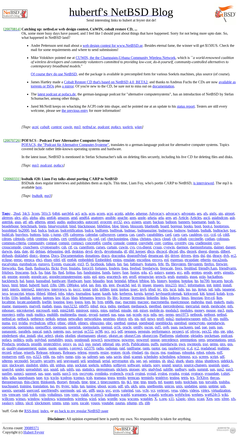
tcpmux (79, 378)
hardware (59, 281)
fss (40, 272)
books (188, 226)
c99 (65, 235)
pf (186, 331)
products (23, 344)
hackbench (10, 281)
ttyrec (65, 386)
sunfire (7, 373)
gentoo (196, 272)
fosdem (114, 268)
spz (45, 369)
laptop (36, 298)
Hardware (74, 281)
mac (118, 302)
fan (119, 264)
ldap (74, 298)
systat (185, 373)
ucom (112, 386)
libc (115, 298)
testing (174, 378)
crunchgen (30, 247)
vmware (14, 395)
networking (92, 319)
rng (163, 352)
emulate (129, 260)
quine (42, 348)
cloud (166, 239)
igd (133, 285)
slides (44, 365)
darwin (7, 251)
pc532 (88, 331)
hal (22, 281)
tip (123, 382)
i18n (53, 285)
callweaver (107, 235)
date (25, 251)
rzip (78, 357)
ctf (70, 247)
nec (161, 315)
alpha (34, 218)
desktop (77, 251)
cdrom (6, 239)
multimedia (68, 315)
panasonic (9, 331)
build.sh (8, 235)
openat (132, 323)
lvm (100, 302)
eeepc (18, 260)
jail (210, 289)
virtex (205, 390)
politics (18, 340)
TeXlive (202, 378)
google (24, 277)
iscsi (173, 289)
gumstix (182, 277)
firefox (209, 264)
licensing (138, 298)
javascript (17, 293)
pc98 (98, 331)
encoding (143, 260)
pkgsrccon (150, 336)
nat (128, 315)
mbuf (94, 306)
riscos (154, 352)
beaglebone (10, 226)
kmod (210, 293)
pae (204, 327)
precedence (170, 340)
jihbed (51, 293)
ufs (127, 386)
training (25, 386)
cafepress (77, 235)
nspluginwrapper (188, 319)
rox (28, 357)
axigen (136, 222)
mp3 (77, 127)
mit (135, 310)
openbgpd (146, 323)
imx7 (182, 285)
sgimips (154, 361)
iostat (86, 289)
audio (61, 222)
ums (142, 386)
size (4, 365)
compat (51, 243)
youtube (107, 403)
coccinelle (195, 239)
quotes (63, 348)
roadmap (173, 352)
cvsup (157, 247)
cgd (96, 239)
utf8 (92, 390)
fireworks (9, 268)
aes (199, 213)
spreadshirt (34, 369)
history (162, 281)
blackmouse (86, 226)
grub (171, 277)
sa (83, 357)
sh (163, 361)
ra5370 (89, 348)
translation (40, 386)
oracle (127, 327)
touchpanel (10, 386)
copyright (146, 243)
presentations (216, 340)
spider (19, 369)
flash (28, 268)
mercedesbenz (173, 306)
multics (40, 315)
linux (185, 298)
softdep (106, 365)
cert (64, 239)
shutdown (211, 361)
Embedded (103, 260)
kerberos (126, 293)
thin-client (31, 382)
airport (229, 213)
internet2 (27, 289)
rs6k (46, 357)
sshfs (70, 369)
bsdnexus (165, 230)
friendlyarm (227, 268)
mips (103, 310)
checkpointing (117, 239)
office (51, 323)
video (183, 390)
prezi (231, 340)
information (196, 285)
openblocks (163, 323)
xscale (84, 403)
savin (117, 357)
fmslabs (74, 268)
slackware (16, 365)
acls (84, 213)
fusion (134, 272)
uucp (100, 390)
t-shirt (225, 373)
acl (77, 213)
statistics (88, 369)
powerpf (142, 340)
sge (138, 361)
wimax (21, 399)
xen (217, 399)
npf (143, 319)
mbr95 (83, 306)
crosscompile (11, 247)
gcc (179, 272)
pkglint (70, 336)
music (82, 315)
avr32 (117, 222)
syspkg (174, 373)
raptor (155, 348)
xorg (74, 403)
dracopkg (118, 256)
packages (186, 327)
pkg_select (45, 336)
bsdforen (101, 230)
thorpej (62, 382)
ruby (60, 357)
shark (180, 361)
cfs (90, 239)
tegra (111, 378)
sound (166, 365)
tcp (46, 378)
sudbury (180, 369)
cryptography (50, 247)
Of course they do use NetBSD (54, 74)
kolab (221, 293)
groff (132, 277)
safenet (92, 357)
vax (138, 390)
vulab (85, 395)
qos (229, 344)
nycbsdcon (37, 323)
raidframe (134, 348)
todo (178, 382)
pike (230, 331)
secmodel (21, 361)
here (38, 187)
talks (13, 378)
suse (48, 373)
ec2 (233, 256)
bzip (45, 235)
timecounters (110, 382)
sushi (56, 373)
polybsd (40, 340)
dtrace (217, 256)
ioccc (77, 289)
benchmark (29, 226)
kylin (5, 298)
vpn (67, 395)
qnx (222, 344)
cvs (132, 247)
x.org (163, 399)
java (5, 293)
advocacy (172, 213)
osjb (166, 327)
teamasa (100, 378)
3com (35, 213)
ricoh (126, 352)
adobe (129, 213)
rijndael (137, 352)
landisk (25, 298)
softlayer (119, 365)
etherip (205, 260)
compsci (77, 243)
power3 (96, 340)
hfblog (144, 281)
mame (6, 306)
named (104, 315)
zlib (147, 403)
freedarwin (150, 268)
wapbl (125, 395)
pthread (107, 344)
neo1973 (182, 315)
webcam (167, 395)
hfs (153, 281)
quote (52, 348)
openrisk (74, 327)
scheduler (151, 357)
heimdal (120, 281)
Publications (140, 344)
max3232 (70, 306)
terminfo (147, 378)
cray (217, 243)
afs (205, 213)
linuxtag (197, 298)
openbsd (180, 323)
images (158, 285)
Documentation (72, 256)
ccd (213, 235)
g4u (144, 272)
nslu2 (170, 319)
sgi (145, 361)
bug (232, 230)
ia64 (84, 285)
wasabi (153, 395)
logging (58, 302)
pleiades (197, 336)
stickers (121, 369)
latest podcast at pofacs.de (57, 94)
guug (193, 277)
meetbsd (155, 306)
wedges (197, 395)
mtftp (20, 315)
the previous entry (75, 111)
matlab (47, 306)
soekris (128, 127)
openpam (59, 327)
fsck (34, 272)
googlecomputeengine (65, 277)
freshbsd (190, 268)
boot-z (207, 226)
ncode (137, 315)
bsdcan (53, 230)
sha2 (170, 361)
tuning (91, 386)
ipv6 (143, 289)
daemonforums (201, 247)
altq (42, 218)
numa (6, 323)
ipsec (134, 289)
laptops (48, 298)
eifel (56, 260)
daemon (182, 247)
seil (83, 361)
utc (84, 390)
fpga (124, 268)
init (209, 285)
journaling (83, 293)
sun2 (220, 369)
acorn (101, 213)
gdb (187, 272)
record (6, 352)
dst (209, 256)
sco (194, 357)
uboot (102, 386)
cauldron (195, 235)
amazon (63, 218)
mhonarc (8, 310)
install (227, 285)
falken (110, 264)
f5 (87, 264)
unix (179, 386)
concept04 (92, 243)
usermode (67, 390)
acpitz (119, 213)
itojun (202, 289)
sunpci (18, 373)
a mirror (68, 86)
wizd (92, 399)
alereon (7, 218)
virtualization (220, 390)
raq (164, 348)
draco (105, 256)
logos (79, 302)
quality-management (21, 348)
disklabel (21, 256)
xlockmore (42, 403)
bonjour (176, 226)
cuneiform (86, 247)
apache (122, 218)
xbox (191, 399)
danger (230, 247)
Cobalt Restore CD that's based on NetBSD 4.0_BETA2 (106, 82)
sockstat (81, 365)
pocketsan (211, 336)
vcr (153, 390)
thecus (214, 378)
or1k (117, 327)
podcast (103, 127)
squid (54, 369)
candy (140, 235)
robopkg (188, 352)
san (101, 357)
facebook (97, 264)
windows (48, 399)
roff (219, 352)
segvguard (71, 361)
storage (134, 369)
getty (217, 272)
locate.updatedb (28, 302)
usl (78, 390)
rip (146, 352)
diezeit (191, 251)
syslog (162, 373)
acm (92, 213)
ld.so (65, 298)
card (168, 235)
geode (207, 272)
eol (166, 260)
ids (105, 285)
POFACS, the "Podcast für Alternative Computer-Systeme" (65, 145)
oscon (148, 327)
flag (20, 268)
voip (42, 395)
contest (56, 127)
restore (115, 352)
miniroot (82, 310)
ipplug (124, 289)
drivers (186, 256)
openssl (106, 327)
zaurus (120, 403)
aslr (232, 218)
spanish (213, 365)
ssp (78, 369)
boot (197, 226)
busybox (21, 235)
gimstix (228, 272)
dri (167, 256)
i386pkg (73, 285)
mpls (229, 310)
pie (223, 331)
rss (53, 357)
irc (159, 289)
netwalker (75, 319)
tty (58, 386)
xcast (200, 399)
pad (197, 327)
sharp (189, 361)
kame (96, 293)
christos (145, 239)
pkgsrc (102, 336)
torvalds (211, 382)
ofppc (61, 323)
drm (196, 256)
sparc (225, 365)
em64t (71, 260)
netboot (209, 315)
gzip (202, 277)
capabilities (155, 235)
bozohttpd (9, 230)
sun (212, 369)
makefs (219, 302)
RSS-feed (31, 411)
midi (55, 310)
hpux (5, 285)
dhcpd (173, 251)
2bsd (16, 213)
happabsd (43, 281)
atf (25, 222)
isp (194, 289)
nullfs (224, 319)
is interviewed (203, 183)
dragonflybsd (136, 256)
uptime (213, 386)
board (164, 226)
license (125, 298)
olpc (109, 323)
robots (210, 352)
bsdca (42, 230)
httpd (23, 285)
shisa (199, 361)
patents (58, 331)
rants (146, 348)
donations (92, 256)
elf (63, 260)
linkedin (152, 298)
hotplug (187, 281)
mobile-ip (157, 310)
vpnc (75, 395)
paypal (77, 331)
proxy (67, 344)
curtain (112, 247)
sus (40, 373)
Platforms (166, 336)
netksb (50, 319)
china (134, 239)
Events (56, 264)
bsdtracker (220, 230)
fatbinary (136, 264)
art (175, 218)
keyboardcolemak (169, 293)
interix (14, 289)
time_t (94, 382)
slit (52, 365)
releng (82, 352)
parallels (24, 331)
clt (174, 239)
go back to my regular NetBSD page (81, 411)
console (119, 243)
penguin (144, 331)
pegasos (130, 331)
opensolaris (91, 327)
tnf (160, 382)
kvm (230, 293)
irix (165, 289)
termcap (133, 378)
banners (184, 222)
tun (82, 386)
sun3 (229, 369)
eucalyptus (10, 264)
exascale (69, 264)
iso (188, 289)
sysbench (116, 373)
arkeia (152, 218)
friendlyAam (207, 268)
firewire (221, 264)
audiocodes (75, 222)
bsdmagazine (147, 230)
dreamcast (155, 256)
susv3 (66, 373)
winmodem (65, 399)
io (69, 289)
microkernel (25, 310)
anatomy (97, 218)
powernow (112, 340)
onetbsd (119, 323)
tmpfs (152, 382)
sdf (222, 357)
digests (214, 251)
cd (219, 235)
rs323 (37, 357)
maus (57, 306)
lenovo (100, 298)
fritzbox (7, 272)
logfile (46, 302)
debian (40, 251)
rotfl (21, 357)
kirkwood (191, 293)
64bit (56, 213)
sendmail (93, 361)
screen (203, 357)
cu (75, 247)
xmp (66, 403)
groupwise (146, 277)
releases (55, 352)
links (163, 298)
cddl (226, 235)
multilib (52, 315)
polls (29, 340)
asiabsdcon (220, 218)
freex (178, 268)
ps (74, 344)
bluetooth (151, 226)
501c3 (45, 213)
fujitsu (70, 272)
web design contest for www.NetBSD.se (113, 45)
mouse (211, 310)
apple (142, 218)
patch (47, 331)
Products (8, 344)
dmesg (44, 256)
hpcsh (228, 281)
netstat (61, 319)
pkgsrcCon (132, 336)
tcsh (89, 378)
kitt (202, 293)
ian (91, 285)
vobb (33, 395)
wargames (139, 395)
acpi (35, 127)
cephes (54, 239)
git (4, 277)
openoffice (43, 327)
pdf (120, 331)
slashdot (32, 365)
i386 (61, 285)
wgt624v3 (212, 395)
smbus (60, 365)
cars (184, 235)
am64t (51, 218)
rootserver (9, 357)
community (36, 243)
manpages (20, 306)
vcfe (145, 390)
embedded (85, 260)
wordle (112, 399)
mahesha (197, 302)
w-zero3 (97, 395)
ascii (206, 218)
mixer (144, 310)
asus (18, 222)
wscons (132, 399)
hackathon (214, 277)
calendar (91, 235)
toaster (168, 382)
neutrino (109, 319)
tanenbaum (26, 378)
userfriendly (49, 390)
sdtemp (7, 361)
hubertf (34, 285)
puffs (154, 344)
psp (87, 344)
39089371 (31, 428)
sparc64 (7, 369)
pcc (106, 331)
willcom (8, 399)
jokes (70, 293)
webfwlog (182, 395)
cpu (190, 243)
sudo (191, 369)
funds (106, 272)
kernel (149, 293)
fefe (161, 264)
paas (174, 327)
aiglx (213, 213)
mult (29, 315)
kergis (138, 293)
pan (219, 327)
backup (158, 222)
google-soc (39, 277)
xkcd (29, 403)
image (146, 285)
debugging (55, 251)
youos (95, 403)
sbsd (126, 357)
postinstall (81, 340)
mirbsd (114, 310)
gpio (87, 277)
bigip (42, 226)
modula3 (171, 310)
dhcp (150, 251)
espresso (176, 260)
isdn (181, 289)
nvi (14, 323)
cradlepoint (203, 243)
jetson (30, 293)
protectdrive (52, 344)
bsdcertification (71, 230)
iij (139, 285)
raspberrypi (176, 348)
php (216, 331)
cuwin (67, 127)
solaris (146, 365)
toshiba (224, 382)
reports (93, 352)
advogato (188, 213)
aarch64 (67, 213)
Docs (55, 256)
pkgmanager (86, 336)
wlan (138, 127)
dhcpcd (161, 251)
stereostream (105, 369)
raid (122, 348)
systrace (197, 373)
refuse (17, 352)
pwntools (194, 344)
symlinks (101, 373)
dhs (182, 251)
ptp (117, 344)
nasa (121, 315)
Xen (209, 399)
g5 (150, 272)
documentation (163, 86)
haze (87, 281)
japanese (228, 289)
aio (220, 213)
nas (113, 315)
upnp (203, 386)
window (33, 399)
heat (109, 281)
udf (120, 386)
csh (63, 247)
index (44, 411)
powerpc (128, 340)
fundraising (92, 272)
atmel (51, 222)
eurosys (43, 264)
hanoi (30, 281)
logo (69, 302)
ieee (112, 285)
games (170, 272)
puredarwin (168, 344)
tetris (184, 378)
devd (88, 251)
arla (161, 218)
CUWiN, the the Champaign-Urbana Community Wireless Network (126, 58)
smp (70, 365)
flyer (63, 268)
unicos (169, 386)
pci (113, 331)
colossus (223, 239)
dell (67, 251)
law (57, 298)
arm (168, 218)
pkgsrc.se (116, 336)
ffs (167, 264)
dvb (226, 256)
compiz (64, 243)
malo (229, 302)
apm (133, 218)
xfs (233, 399)
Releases (69, 352)
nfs (130, 319)
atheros (40, 222)
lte (93, 302)
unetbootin (155, 386)
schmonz (183, 357)
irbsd (151, 289)
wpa (122, 399)
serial (106, 361)
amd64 (84, 218)
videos (194, 390)
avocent (106, 222)
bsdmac (130, 230)
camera (122, 235)
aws (127, 222)
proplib (36, 344)
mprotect (8, 315)
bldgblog (103, 226)
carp (176, 235)
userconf (33, 390)
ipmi (114, 289)
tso (52, 386)
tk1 (129, 382)
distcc (33, 256)
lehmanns (86, 298)
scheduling (167, 357)
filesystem (178, 264)
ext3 (80, 264)
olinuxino (97, 323)
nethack (23, 319)
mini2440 (67, 310)
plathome (182, 336)
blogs (124, 226)
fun (79, 272)
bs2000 (23, 230)
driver (175, 256)
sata (109, 357)
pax (68, 331)
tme (136, 382)
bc (218, 222)
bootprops (221, 226)
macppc (143, 302)
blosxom (136, 226)
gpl (94, 277)
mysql (93, 315)
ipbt (95, 289)
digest (202, 251)
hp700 (204, 281)
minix (94, 310)
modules (186, 310)
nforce (121, 319)
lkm (219, 298)
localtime (8, 302)
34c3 (25, 213)
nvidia (23, 323)
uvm (116, 390)
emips (117, 260)
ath (30, 222)
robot (200, 352)
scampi (137, 357)
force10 (87, 268)
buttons (35, 235)
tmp (143, 382)
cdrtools (19, 239)
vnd (25, 395)
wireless (81, 399)
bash (211, 222)
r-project (76, 348)
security (49, 361)
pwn (182, 344)
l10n (14, 298)
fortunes (101, 268)
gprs (101, 277)
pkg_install (27, 336)
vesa (174, 390)
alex (17, 218)
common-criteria (14, 243)
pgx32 (206, 331)
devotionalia (113, 251)
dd (32, 251)
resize (104, 352)
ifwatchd (122, 285)
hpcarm (216, 281)
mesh (205, 306)
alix (25, 218)
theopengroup (12, 382)
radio (100, 348)
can (131, 235)
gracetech (114, 277)
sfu (132, 361)
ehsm (48, 260)
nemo (169, 315)
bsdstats (193, 230)
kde (115, 293)
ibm (98, 285)
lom (87, 302)
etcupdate (192, 260)
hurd (44, 285)
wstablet (146, 399)
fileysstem (195, 264)
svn (74, 373)
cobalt (44, 127)
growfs (160, 277)
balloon (170, 222)
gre (125, 277)
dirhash (7, 256)
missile (126, 310)
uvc (108, 390)
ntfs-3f (206, 319)
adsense (141, 213)
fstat (47, 272)
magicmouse (180, 302)
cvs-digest (144, 247)
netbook (196, 315)
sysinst (140, 373)
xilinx (19, 403)
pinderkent (10, 336)
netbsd (221, 315)
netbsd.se (89, 127)
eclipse (7, 260)
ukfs (134, 386)
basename (199, 222)
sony (156, 365)
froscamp (22, 272)
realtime (223, 348)
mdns (112, 306)
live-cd (209, 298)
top (201, 382)
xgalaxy (7, 403)
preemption (188, 340)
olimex (83, 323)
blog (115, 226)
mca (103, 306)
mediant (123, 306)
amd (74, 218)
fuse (125, 272)
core (158, 243)
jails (217, 289)
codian (210, 239)
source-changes (195, 365)
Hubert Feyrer (33, 432)
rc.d (189, 348)
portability (55, 340)
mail (209, 302)
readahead (208, 348)
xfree (225, 399)
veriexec (163, 390)
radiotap (111, 348)
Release (42, 352)
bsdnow (180, 230)
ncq (146, 315)
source (177, 365)
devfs (98, 251)
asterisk (7, 222)
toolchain (190, 382)
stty (143, 369)
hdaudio (99, 281)
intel (5, 289)
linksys (174, 298)
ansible (110, 218)
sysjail (151, 373)
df (125, 251)
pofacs (116, 127)
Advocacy (156, 213)
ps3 (80, 344)
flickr (55, 268)
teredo (121, 378)
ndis (154, 315)
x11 (171, 399)
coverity (180, 243)
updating (190, 386)
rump (69, 357)
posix (69, 340)
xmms (56, 403)
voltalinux (54, 395)
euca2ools (219, 260)
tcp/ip (54, 378)
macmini (129, 302)
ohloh (72, 323)
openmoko (25, 327)
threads (74, 382)
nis (136, 319)
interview (42, 289)
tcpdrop (66, 378)
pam (212, 327)
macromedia (160, 302)
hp (196, 281)
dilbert (225, 251)
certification (77, 239)
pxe (205, 344)
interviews (59, 289)
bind (72, 226)
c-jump (56, 235)
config (107, 243)
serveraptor (120, 361)
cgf (103, 239)
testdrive (161, 378)
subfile (168, 369)
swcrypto (86, 373)
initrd (217, 285)
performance (161, 331)
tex (192, 378)
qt (3, 348)
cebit (30, 239)
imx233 (170, 285)
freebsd (135, 268)
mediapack (139, 306)
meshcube (218, 306)
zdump (132, 403)
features (150, 264)
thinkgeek (48, 382)
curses (100, 247)
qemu (214, 344)
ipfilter (104, 289)
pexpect (177, 331)
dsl (202, 256)
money (199, 310)
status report (186, 106)
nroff (160, 319)
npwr (151, 319)
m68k (109, 302)
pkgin (59, 336)
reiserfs (29, 352)
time (84, 382)
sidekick (227, 361)
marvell (34, 306)
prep (201, 340)
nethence (37, 319)
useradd (19, 390)
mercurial (192, 306)
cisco (156, 239)
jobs (61, 293)
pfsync (195, 331)
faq (125, 264)
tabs (5, 378)
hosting (174, 281)
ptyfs (125, 344)
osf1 (158, 327)
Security (36, 361)
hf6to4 (132, 281)
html (14, 285)
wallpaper (112, 395)
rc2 (196, 348)
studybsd (154, 369)
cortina (168, 243)
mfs (230, 306)
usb (222, 386)
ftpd (61, 272)
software (133, 365)
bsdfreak (116, 230)
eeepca (29, 260)
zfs (141, 403)
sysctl (129, 373)
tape (39, 378)
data (17, 251)
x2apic (181, 399)
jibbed (40, 293)
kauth (106, 293)
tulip (74, 386)
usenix (6, 390)
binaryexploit (57, 226)
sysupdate (212, 373)
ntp (215, 319)
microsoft (43, 310)
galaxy (159, 272)
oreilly (137, 327)
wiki (224, 395)
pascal (37, 331)
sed (59, 361)
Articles (195, 218)
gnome (12, 277)
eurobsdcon (27, 264)
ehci (39, 260)
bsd (33, 230)
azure (147, 222)
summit (202, 369)
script (214, 357)
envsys (157, 260)
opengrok (9, 327)
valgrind (127, 390)
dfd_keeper (137, 251)
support (30, 373)
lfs (109, 298)
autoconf (91, 222)
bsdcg (89, 230)
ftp (54, 272)
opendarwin (215, 323)
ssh (62, 369)
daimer (219, 247)
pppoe (155, 340)
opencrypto (196, 323)
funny (116, 272)
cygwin (169, 247)
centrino (41, 239)
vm (4, 395)
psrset (96, 344)
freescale (166, 268)
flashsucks (41, 268)
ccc (206, 235)
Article (183, 218)
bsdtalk (37, 196)
